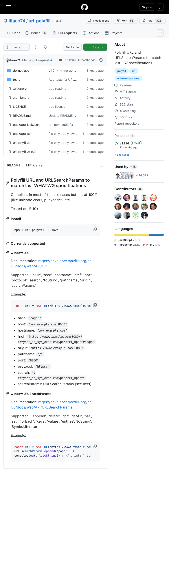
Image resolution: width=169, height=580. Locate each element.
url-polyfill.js (21, 142)
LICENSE (19, 106)
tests (16, 79)
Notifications (101, 20)
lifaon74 (17, 21)
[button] (95, 229)
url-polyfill (39, 21)
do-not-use (21, 70)
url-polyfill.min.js (24, 151)
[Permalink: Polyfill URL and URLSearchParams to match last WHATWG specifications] (8, 183)
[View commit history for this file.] (101, 60)
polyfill (121, 71)
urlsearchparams (128, 78)
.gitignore (20, 88)
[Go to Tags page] (45, 47)
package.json (22, 133)
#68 (53, 60)
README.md (22, 115)
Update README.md (63, 115)
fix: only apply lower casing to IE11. (74, 133)
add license (57, 106)
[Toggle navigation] (8, 7)
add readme (57, 88)
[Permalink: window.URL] (8, 253)
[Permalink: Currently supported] (8, 243)
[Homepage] (84, 7)
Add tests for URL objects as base (73, 79)
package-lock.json (26, 124)
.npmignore (21, 97)
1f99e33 (70, 60)
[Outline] (101, 165)
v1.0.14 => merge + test (65, 70)
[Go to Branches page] (36, 47)
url (133, 71)
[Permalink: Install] (8, 219)
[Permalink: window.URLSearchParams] (8, 394)
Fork (127, 20)
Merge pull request (35, 60)
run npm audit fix (61, 124)
